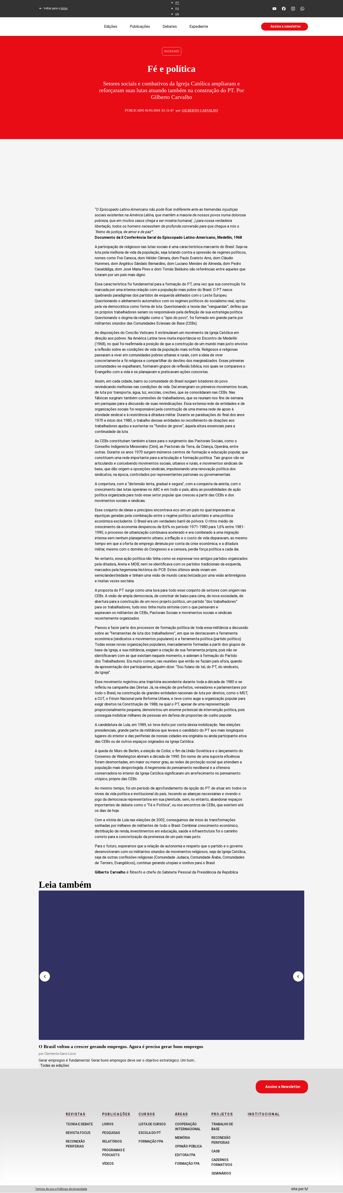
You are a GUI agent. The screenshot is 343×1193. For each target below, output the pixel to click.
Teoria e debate (79, 1124)
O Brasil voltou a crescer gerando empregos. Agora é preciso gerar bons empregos (121, 1046)
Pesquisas (111, 1133)
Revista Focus (78, 1133)
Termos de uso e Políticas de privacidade (61, 1189)
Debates (170, 26)
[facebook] (284, 9)
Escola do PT (150, 1133)
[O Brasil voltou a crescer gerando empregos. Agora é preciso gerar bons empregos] (171, 965)
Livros (107, 1124)
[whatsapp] (302, 9)
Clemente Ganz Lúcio (60, 1054)
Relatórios (112, 1141)
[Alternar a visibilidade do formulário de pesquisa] (234, 26)
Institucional (264, 1114)
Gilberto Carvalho (200, 110)
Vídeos (108, 1163)
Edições (110, 26)
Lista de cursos (152, 1124)
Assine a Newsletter (283, 1086)
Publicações (140, 26)
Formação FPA (151, 1141)
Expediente (198, 26)
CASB (215, 1151)
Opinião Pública (188, 1146)
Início (64, 8)
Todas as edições (54, 1065)
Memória (182, 1138)
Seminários (221, 1173)
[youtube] (274, 9)
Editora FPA (185, 1155)
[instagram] (293, 9)
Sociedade (171, 51)
